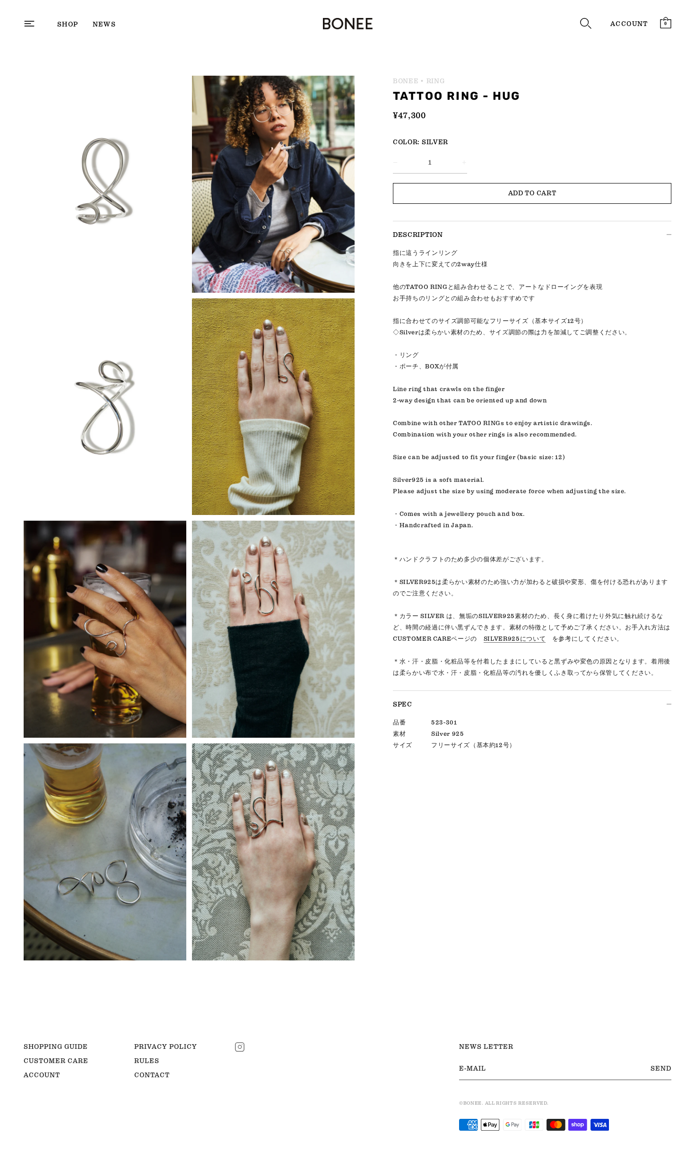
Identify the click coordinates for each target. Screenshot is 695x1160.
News (104, 24)
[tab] (532, 468)
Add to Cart (532, 193)
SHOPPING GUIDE (56, 1046)
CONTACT (152, 1075)
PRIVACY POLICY (165, 1046)
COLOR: (406, 142)
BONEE (406, 81)
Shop (67, 24)
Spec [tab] (402, 704)
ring (435, 81)
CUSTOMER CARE (56, 1060)
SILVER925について (515, 638)
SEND (661, 1068)
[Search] (585, 23)
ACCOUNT (629, 23)
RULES (146, 1060)
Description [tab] (418, 235)
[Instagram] (239, 1046)
